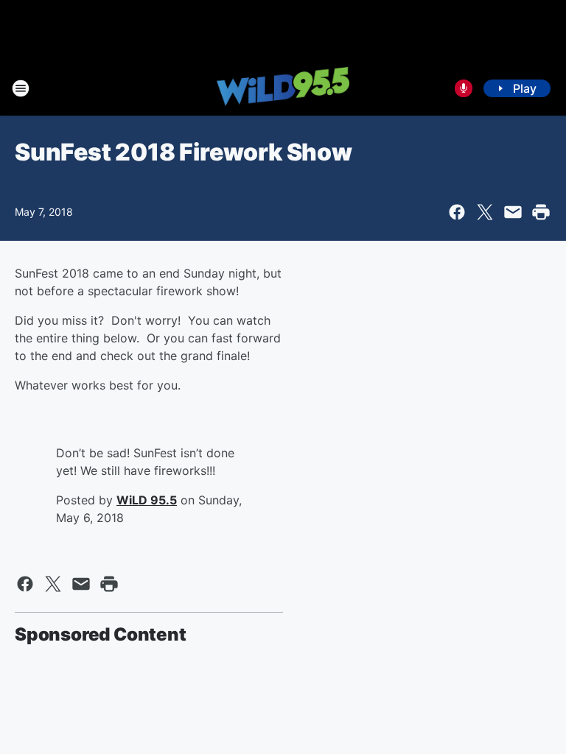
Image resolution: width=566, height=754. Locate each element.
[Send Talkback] (463, 88)
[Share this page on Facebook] (457, 212)
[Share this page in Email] (513, 212)
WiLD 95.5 (146, 500)
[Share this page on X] (485, 212)
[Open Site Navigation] (20, 88)
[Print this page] (541, 212)
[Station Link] (283, 87)
